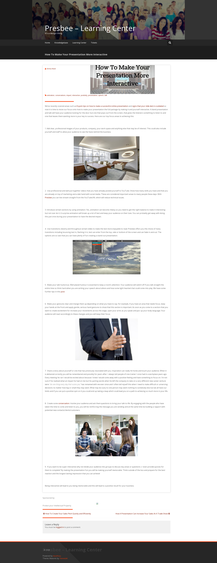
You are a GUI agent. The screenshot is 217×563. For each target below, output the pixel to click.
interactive (76, 95)
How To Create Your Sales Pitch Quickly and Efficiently (68, 513)
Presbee (48, 197)
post (63, 291)
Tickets (94, 42)
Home (47, 42)
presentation (92, 95)
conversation (63, 403)
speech (101, 95)
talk (105, 95)
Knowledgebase (61, 42)
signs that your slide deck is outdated (148, 106)
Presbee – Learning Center (90, 28)
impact (68, 95)
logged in (60, 527)
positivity (84, 95)
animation (50, 95)
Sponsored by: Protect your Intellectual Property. (57, 502)
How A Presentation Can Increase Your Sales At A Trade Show (142, 513)
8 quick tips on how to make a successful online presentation (102, 106)
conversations (60, 95)
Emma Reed (51, 69)
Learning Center (79, 42)
